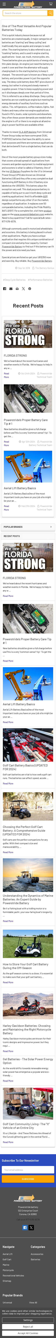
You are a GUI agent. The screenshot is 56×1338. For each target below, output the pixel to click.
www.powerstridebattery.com (29, 214)
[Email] (11, 288)
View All (33, 1302)
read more (8, 595)
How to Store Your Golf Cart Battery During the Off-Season (25, 966)
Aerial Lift (8, 1254)
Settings (28, 1320)
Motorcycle (8, 1270)
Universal (7, 1302)
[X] (23, 288)
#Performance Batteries (40, 279)
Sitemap (7, 1280)
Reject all (28, 1326)
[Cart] (51, 4)
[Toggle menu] (4, 4)
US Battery (15, 171)
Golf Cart (7, 1259)
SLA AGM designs (27, 131)
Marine (6, 1264)
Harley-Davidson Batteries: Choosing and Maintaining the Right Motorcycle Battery (27, 1029)
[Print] (17, 288)
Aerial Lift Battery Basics (19, 704)
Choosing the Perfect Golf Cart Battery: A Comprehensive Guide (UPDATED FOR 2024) (24, 830)
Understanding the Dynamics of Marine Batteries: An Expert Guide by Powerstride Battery (28, 899)
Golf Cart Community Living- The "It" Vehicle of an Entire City (26, 1125)
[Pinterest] (29, 288)
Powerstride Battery (12, 246)
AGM (45, 196)
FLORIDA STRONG (14, 578)
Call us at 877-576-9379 (28, 1219)
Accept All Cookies (28, 1333)
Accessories (37, 1254)
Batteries (35, 1259)
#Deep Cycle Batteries (14, 279)
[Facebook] (4, 288)
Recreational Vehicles (13, 1275)
